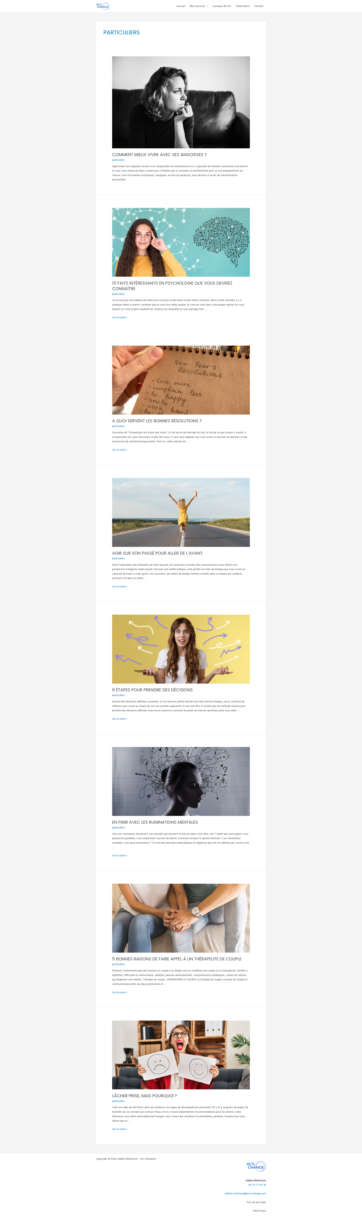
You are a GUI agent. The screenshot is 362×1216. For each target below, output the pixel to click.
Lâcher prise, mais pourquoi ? (144, 1096)
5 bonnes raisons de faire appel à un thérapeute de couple (177, 959)
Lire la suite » (119, 317)
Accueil (180, 6)
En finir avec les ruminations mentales (155, 822)
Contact (258, 6)
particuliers (118, 160)
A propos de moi (222, 6)
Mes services (197, 6)
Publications (243, 6)
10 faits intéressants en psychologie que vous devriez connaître (172, 286)
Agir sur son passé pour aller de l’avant (157, 553)
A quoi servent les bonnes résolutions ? (157, 421)
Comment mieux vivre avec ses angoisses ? (159, 155)
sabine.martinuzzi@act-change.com (245, 1193)
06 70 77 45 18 (257, 1184)
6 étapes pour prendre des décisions (152, 690)
